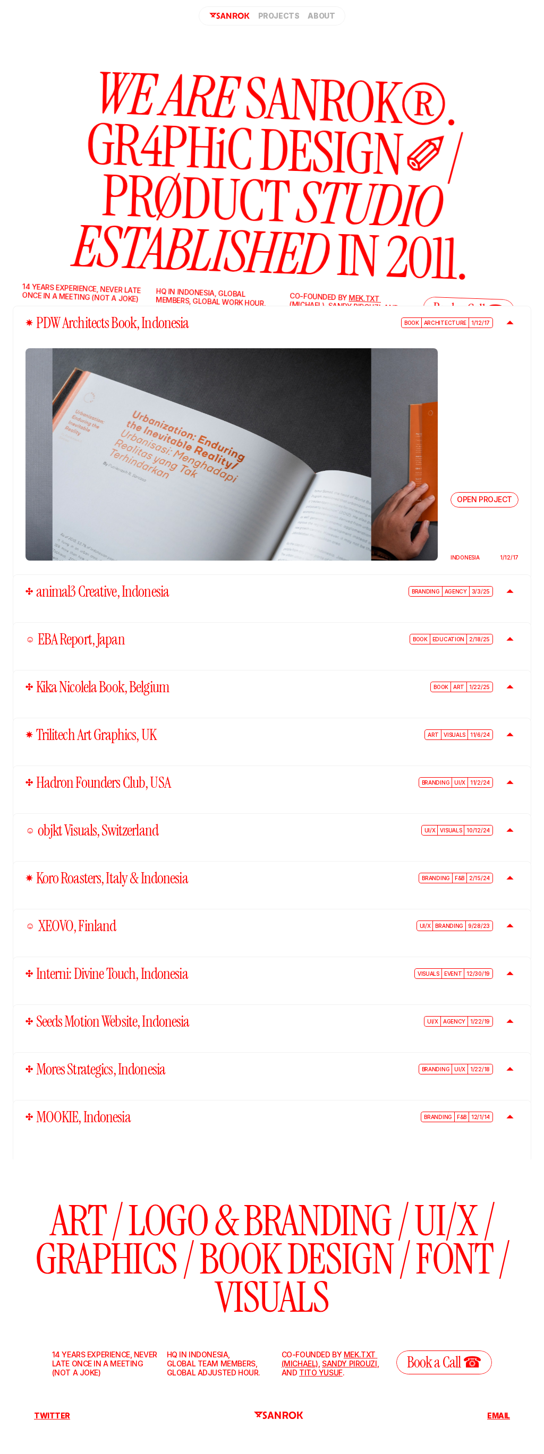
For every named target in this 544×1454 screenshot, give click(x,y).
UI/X (446, 1221)
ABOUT (321, 15)
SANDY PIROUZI (349, 1363)
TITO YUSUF (321, 1372)
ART (78, 1221)
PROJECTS (279, 15)
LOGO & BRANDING (260, 1221)
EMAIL (498, 1415)
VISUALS (271, 1297)
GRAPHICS (106, 1259)
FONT (453, 1259)
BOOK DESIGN (296, 1259)
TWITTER (52, 1415)
